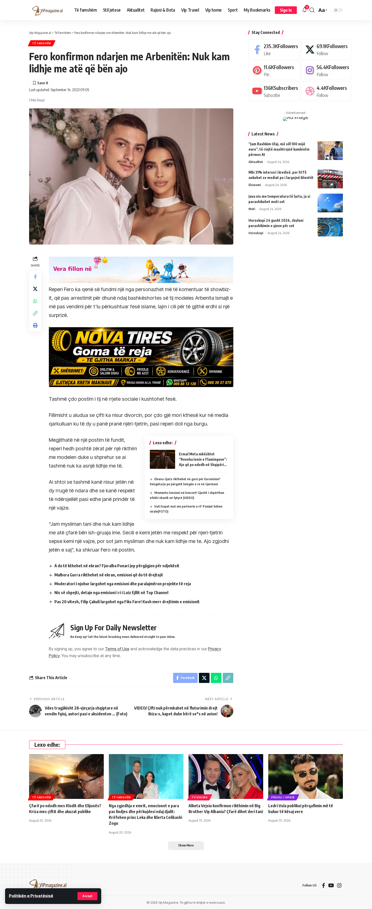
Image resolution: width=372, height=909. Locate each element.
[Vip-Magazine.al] (47, 10)
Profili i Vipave (283, 797)
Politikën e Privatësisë (31, 895)
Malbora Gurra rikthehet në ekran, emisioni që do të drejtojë (108, 574)
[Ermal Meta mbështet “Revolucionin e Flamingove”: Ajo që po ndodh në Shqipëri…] (162, 459)
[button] (87, 896)
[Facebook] (274, 49)
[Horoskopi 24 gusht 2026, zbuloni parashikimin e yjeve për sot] (330, 226)
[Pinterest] (274, 70)
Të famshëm (41, 43)
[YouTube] (331, 885)
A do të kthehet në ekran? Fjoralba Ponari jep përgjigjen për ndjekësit (116, 565)
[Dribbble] (326, 91)
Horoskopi (256, 233)
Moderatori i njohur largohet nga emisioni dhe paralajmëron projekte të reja (122, 583)
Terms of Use (117, 648)
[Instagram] (326, 70)
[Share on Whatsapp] (35, 301)
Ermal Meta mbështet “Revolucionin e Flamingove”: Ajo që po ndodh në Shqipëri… (203, 459)
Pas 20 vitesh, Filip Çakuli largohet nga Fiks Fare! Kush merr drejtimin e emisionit (127, 601)
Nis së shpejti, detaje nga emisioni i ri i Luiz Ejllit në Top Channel (111, 592)
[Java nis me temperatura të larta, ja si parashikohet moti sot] (330, 202)
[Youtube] (274, 91)
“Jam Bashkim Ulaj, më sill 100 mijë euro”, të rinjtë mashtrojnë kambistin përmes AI (279, 149)
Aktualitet (256, 161)
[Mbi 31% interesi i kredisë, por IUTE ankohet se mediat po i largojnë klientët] (330, 178)
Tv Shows (200, 797)
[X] (326, 49)
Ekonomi (255, 185)
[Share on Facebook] (35, 277)
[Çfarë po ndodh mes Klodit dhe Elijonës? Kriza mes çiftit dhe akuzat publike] (66, 776)
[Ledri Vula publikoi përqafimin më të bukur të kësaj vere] (305, 776)
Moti (252, 209)
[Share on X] (35, 289)
